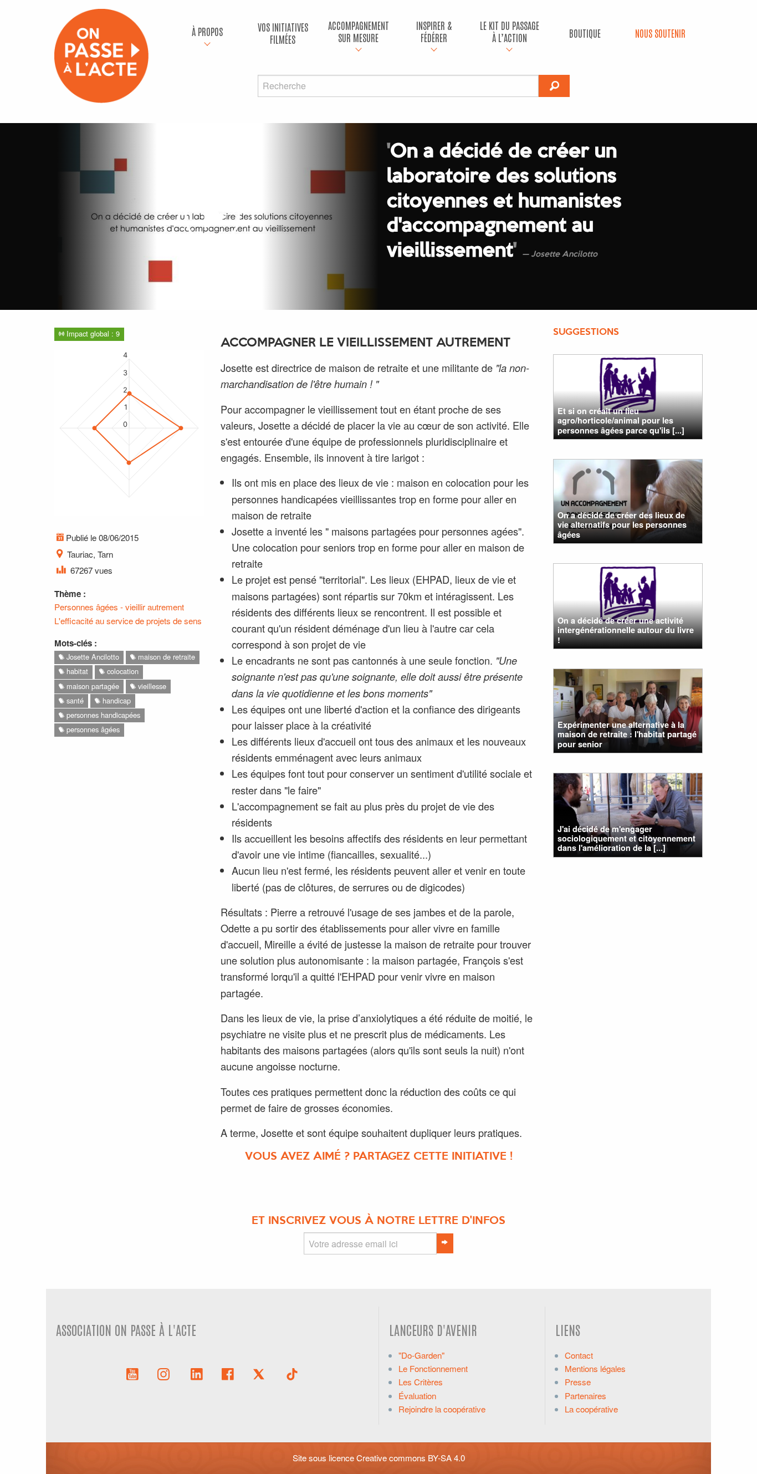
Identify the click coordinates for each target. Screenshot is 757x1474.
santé (74, 700)
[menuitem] (207, 33)
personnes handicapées (102, 715)
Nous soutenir (660, 33)
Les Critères (420, 1382)
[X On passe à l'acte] (261, 1373)
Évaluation (417, 1395)
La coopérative (591, 1409)
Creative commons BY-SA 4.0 (410, 1457)
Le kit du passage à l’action (509, 31)
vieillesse (151, 686)
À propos (207, 31)
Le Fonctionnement (433, 1368)
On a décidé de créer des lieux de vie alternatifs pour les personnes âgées (622, 524)
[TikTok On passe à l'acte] (292, 1373)
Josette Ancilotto (91, 656)
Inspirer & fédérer (434, 31)
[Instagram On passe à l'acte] (165, 1373)
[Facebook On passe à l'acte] (227, 1373)
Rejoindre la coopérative (441, 1409)
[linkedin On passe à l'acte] (196, 1373)
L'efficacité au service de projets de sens (128, 620)
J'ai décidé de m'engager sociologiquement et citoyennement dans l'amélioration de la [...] (626, 838)
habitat (76, 671)
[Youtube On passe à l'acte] (132, 1373)
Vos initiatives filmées (283, 33)
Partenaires (585, 1395)
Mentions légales (595, 1368)
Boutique (585, 33)
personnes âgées (92, 729)
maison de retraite (165, 656)
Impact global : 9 (92, 333)
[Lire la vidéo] (212, 216)
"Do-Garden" (421, 1355)
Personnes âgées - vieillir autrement (119, 607)
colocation (122, 671)
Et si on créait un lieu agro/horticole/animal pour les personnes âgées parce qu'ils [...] (620, 420)
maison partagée (91, 686)
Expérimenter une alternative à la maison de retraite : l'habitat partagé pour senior (627, 734)
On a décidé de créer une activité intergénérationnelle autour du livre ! (625, 630)
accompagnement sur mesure (358, 31)
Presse (578, 1382)
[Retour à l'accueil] (101, 54)
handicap (115, 700)
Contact (579, 1355)
